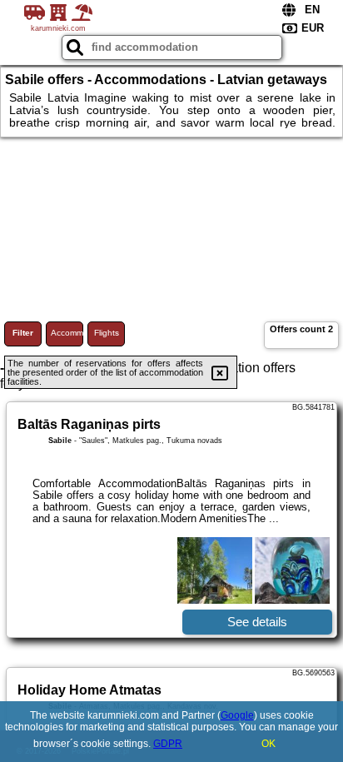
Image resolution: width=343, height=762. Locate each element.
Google (237, 715)
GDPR (167, 744)
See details (257, 622)
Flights (106, 332)
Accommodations (67, 332)
